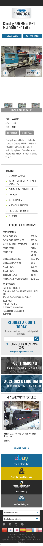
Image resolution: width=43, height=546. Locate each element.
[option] (21, 61)
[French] (35, 530)
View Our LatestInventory (21, 476)
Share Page (27, 132)
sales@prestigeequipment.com (21, 351)
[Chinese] (4, 530)
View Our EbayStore (21, 463)
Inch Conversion (32, 35)
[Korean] (10, 530)
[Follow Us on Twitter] (10, 524)
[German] (29, 530)
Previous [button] (6, 73)
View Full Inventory (21, 447)
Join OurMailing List (21, 504)
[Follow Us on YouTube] (16, 524)
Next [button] (37, 73)
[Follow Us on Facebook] (4, 524)
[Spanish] (23, 530)
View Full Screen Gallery (21, 110)
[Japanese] (16, 530)
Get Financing (21, 491)
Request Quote (12, 35)
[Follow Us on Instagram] (22, 524)
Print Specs (12, 132)
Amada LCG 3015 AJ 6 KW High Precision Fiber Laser (20, 435)
